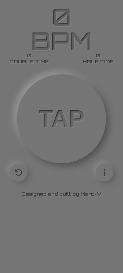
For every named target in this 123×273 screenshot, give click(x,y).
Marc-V (91, 194)
